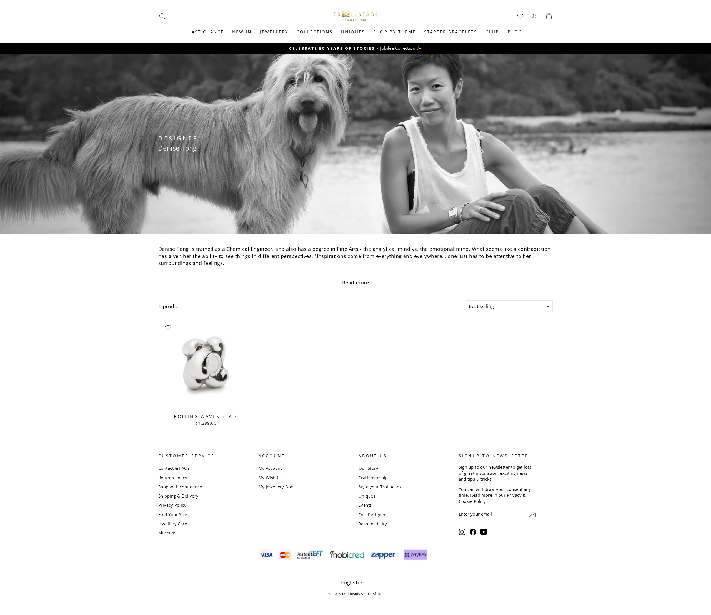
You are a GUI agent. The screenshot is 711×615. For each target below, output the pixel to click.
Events (365, 505)
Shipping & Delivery (178, 496)
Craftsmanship (373, 477)
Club (492, 31)
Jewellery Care (172, 523)
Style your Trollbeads (380, 486)
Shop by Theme (394, 31)
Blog (515, 31)
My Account (270, 468)
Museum (167, 533)
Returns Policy (172, 477)
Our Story (368, 468)
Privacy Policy (172, 505)
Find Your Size (172, 514)
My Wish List (271, 477)
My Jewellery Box (276, 486)
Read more (355, 282)
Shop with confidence (180, 486)
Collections (315, 31)
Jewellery (274, 31)
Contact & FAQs (174, 468)
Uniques (353, 31)
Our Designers (373, 514)
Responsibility (373, 523)
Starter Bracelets (450, 31)
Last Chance (206, 31)
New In (242, 31)
